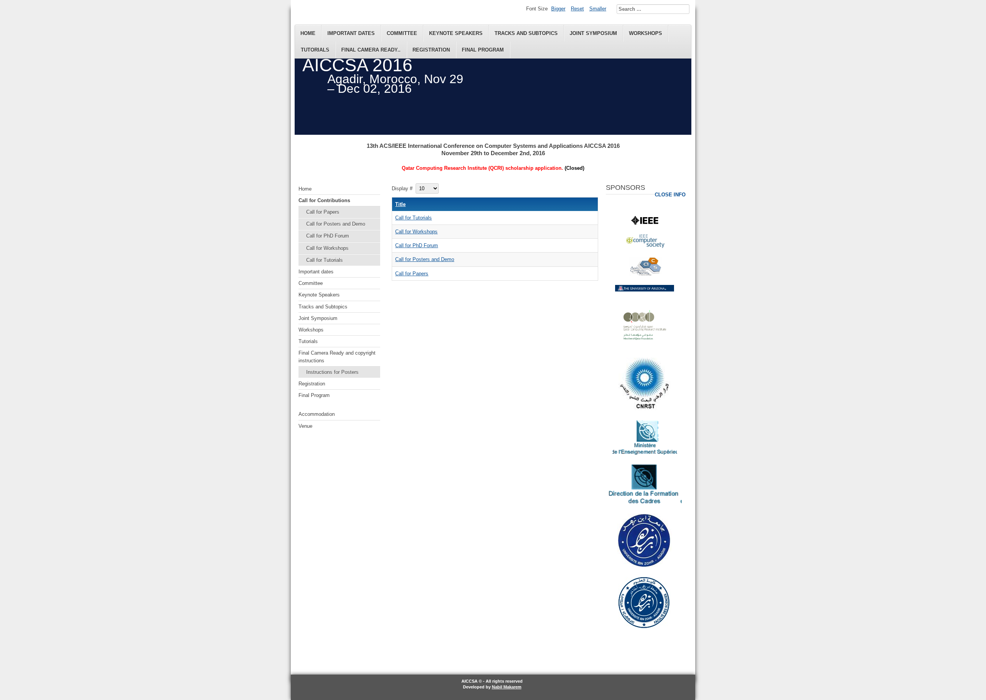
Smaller (597, 9)
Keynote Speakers (456, 33)
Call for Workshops (327, 248)
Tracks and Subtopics (526, 33)
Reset (577, 9)
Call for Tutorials (324, 260)
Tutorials (315, 50)
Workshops (645, 33)
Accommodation (316, 414)
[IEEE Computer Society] (645, 246)
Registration (431, 50)
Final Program (483, 50)
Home (307, 33)
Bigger (558, 9)
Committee (402, 33)
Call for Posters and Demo (335, 224)
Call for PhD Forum (327, 236)
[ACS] (645, 274)
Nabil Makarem (507, 687)
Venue (305, 426)
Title (400, 204)
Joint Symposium (593, 33)
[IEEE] (644, 223)
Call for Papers (322, 212)
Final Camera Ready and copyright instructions (337, 356)
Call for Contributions (324, 200)
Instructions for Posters (332, 372)
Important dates (351, 33)
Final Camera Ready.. (371, 50)
